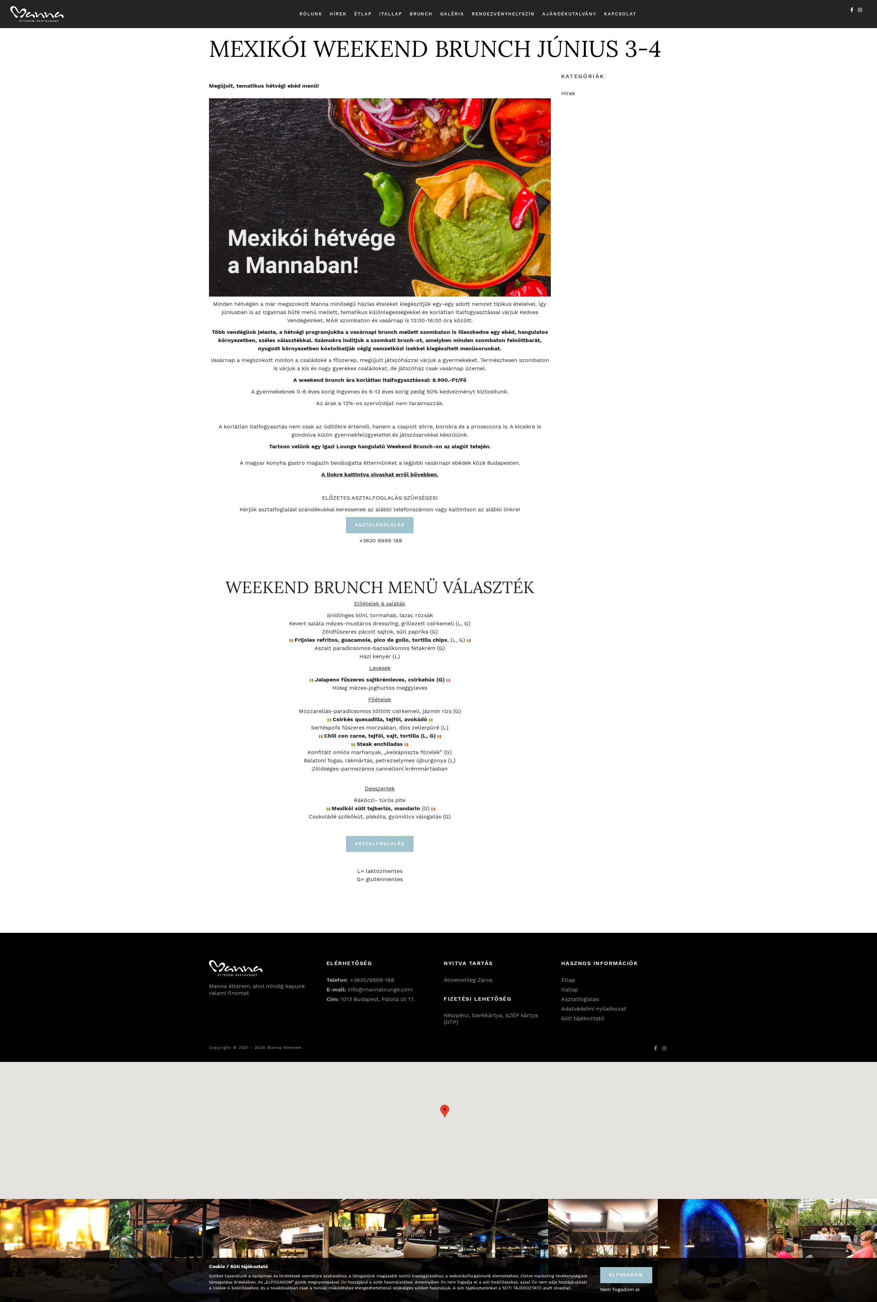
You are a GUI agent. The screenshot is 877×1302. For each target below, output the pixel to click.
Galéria (452, 13)
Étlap (363, 13)
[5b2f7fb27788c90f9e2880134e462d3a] (383, 1250)
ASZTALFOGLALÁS (380, 524)
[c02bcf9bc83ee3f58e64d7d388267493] (164, 1250)
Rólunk (310, 13)
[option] (55, 1250)
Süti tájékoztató (582, 1018)
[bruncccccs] (822, 1250)
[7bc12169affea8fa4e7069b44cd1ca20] (493, 1250)
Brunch (421, 13)
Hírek (338, 13)
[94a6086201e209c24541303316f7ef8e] (603, 1250)
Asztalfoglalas (580, 999)
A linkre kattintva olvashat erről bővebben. (379, 474)
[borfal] (712, 1250)
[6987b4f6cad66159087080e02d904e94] (55, 1250)
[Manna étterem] (37, 14)
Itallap (390, 13)
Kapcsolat (620, 13)
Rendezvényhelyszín (503, 13)
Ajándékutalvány (569, 13)
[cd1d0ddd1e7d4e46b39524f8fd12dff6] (274, 1250)
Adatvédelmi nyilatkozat (593, 1008)
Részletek (218, 1293)
